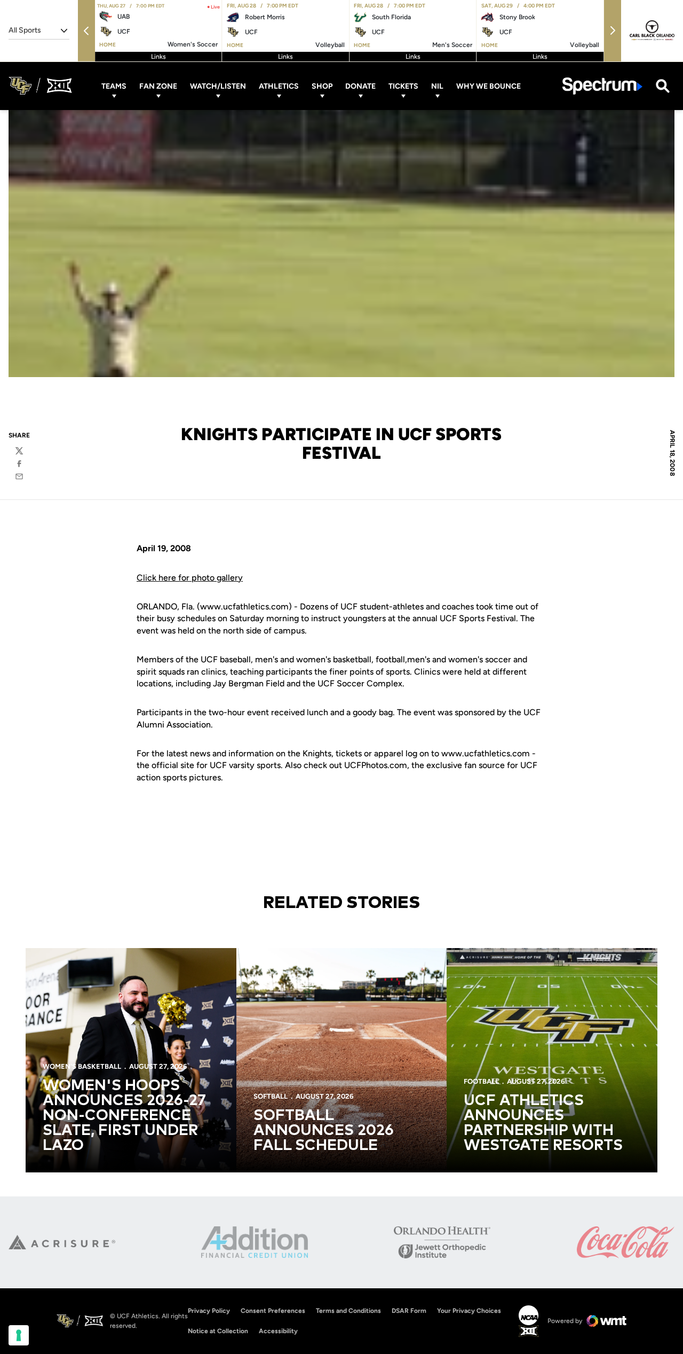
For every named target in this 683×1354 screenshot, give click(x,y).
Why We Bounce (488, 85)
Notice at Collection (218, 1331)
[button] (86, 30)
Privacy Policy (209, 1310)
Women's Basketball (82, 1066)
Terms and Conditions (348, 1310)
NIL (437, 85)
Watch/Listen (218, 85)
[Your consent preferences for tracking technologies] (19, 1335)
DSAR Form (409, 1310)
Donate (360, 85)
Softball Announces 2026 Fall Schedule (323, 1130)
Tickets (403, 85)
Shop (322, 85)
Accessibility (278, 1331)
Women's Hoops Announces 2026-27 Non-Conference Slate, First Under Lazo (124, 1115)
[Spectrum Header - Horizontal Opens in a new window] (602, 85)
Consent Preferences (273, 1310)
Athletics (279, 85)
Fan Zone (158, 85)
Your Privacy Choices (469, 1310)
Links (158, 56)
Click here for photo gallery (190, 578)
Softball (270, 1096)
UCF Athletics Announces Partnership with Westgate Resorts (543, 1123)
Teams (113, 85)
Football (481, 1081)
